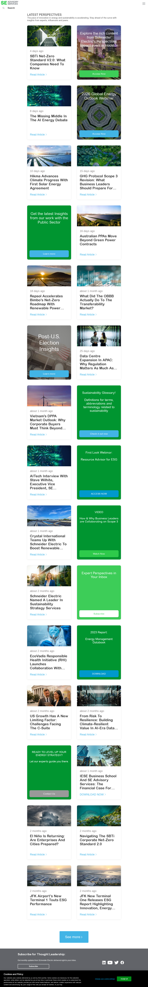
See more (72, 937)
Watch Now (99, 553)
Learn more (49, 253)
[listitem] (104, 963)
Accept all (124, 979)
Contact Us (49, 793)
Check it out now (99, 433)
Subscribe (99, 613)
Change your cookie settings (105, 979)
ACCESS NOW (99, 493)
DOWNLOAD (99, 673)
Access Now (99, 73)
